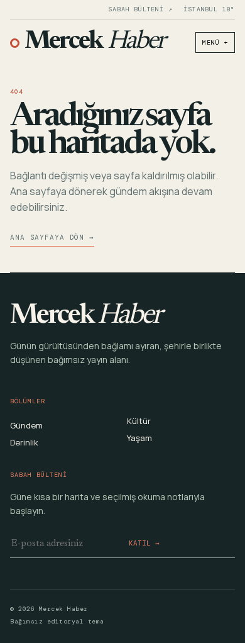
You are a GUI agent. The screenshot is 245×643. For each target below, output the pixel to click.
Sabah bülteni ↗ (140, 9)
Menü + (215, 42)
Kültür (139, 421)
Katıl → (144, 543)
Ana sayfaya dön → (52, 237)
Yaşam (139, 438)
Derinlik (24, 442)
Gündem (26, 425)
